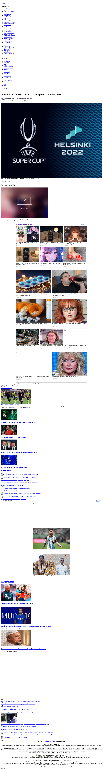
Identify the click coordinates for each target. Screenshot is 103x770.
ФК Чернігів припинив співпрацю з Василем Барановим (15, 488)
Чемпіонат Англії (8, 34)
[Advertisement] (12, 676)
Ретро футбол (7, 25)
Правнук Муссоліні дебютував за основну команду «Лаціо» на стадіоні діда (20, 482)
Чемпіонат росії (8, 41)
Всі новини (7, 8)
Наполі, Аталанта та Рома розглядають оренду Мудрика (15, 480)
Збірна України (7, 14)
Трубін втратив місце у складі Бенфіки (13, 437)
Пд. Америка (7, 42)
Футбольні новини (8, 68)
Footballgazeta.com (50, 741)
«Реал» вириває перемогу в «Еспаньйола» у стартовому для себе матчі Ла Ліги (21, 493)
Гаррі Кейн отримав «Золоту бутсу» (10, 706)
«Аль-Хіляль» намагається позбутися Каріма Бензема (14, 737)
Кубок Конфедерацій (9, 47)
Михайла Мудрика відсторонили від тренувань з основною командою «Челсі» (26, 626)
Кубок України (7, 15)
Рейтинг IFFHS (8, 61)
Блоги (5, 58)
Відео (5, 65)
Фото (5, 64)
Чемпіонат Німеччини (9, 35)
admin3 (14, 407)
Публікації (6, 26)
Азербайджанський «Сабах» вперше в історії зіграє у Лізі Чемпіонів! (18, 477)
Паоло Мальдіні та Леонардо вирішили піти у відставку (19, 452)
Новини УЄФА (8, 21)
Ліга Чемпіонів (7, 29)
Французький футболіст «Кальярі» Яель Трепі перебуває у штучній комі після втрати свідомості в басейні (28, 734)
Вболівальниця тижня (9, 22)
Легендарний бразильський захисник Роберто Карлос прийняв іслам (23, 649)
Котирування (7, 60)
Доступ (5, 55)
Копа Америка (7, 50)
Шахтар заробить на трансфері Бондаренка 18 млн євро (15, 709)
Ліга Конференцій (8, 31)
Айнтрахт (6, 385)
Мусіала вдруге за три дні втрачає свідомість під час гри (15, 729)
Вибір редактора (7, 582)
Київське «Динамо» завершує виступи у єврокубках (18, 422)
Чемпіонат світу (8, 16)
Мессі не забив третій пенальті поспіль (11, 404)
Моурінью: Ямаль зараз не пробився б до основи (13, 499)
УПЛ (5, 74)
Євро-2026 (6, 18)
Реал (2, 385)
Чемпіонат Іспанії (8, 39)
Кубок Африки (7, 52)
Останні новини (7, 470)
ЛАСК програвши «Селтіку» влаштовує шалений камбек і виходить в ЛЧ (19, 474)
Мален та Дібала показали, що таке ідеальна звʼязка (14, 485)
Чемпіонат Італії (8, 37)
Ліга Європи (7, 30)
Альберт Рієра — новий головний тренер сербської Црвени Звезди (18, 704)
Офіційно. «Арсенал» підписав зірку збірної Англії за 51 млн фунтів (18, 496)
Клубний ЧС (7, 46)
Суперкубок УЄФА (9, 33)
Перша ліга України (9, 12)
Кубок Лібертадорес (9, 53)
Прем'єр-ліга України (9, 11)
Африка (6, 43)
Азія (5, 45)
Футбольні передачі (9, 23)
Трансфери (6, 10)
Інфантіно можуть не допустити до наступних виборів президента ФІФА (19, 712)
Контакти (6, 69)
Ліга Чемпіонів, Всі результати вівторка (14, 467)
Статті (5, 57)
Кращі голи (7, 62)
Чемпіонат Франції (8, 38)
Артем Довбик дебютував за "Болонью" (11, 490)
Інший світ (6, 49)
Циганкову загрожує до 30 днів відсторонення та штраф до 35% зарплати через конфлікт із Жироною (27, 732)
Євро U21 (6, 19)
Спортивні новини (8, 66)
